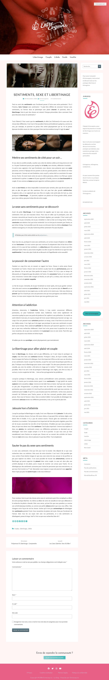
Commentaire (17, 567)
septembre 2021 (89, 287)
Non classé (87, 447)
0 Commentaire (56, 98)
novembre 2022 (88, 253)
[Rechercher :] (92, 66)
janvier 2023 (87, 249)
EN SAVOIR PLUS (87, 202)
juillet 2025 (87, 226)
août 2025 (87, 223)
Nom (14, 595)
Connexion (87, 464)
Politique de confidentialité (79, 673)
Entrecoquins (44, 98)
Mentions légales (63, 673)
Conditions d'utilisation (46, 673)
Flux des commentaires (91, 471)
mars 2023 (87, 245)
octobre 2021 (88, 283)
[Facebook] (48, 668)
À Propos (29, 673)
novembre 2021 (88, 279)
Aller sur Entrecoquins (91, 313)
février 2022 (87, 268)
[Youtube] (60, 668)
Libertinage (38, 57)
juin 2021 (86, 298)
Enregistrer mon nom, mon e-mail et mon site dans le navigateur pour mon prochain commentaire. (41, 623)
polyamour (43, 235)
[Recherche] (99, 66)
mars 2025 (87, 230)
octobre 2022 (88, 257)
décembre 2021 (88, 275)
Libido (57, 57)
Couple (49, 57)
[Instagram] (56, 668)
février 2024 (87, 242)
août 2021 (87, 290)
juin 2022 (86, 260)
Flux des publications (90, 468)
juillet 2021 (87, 294)
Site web (15, 613)
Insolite (73, 57)
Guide (64, 57)
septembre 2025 (89, 219)
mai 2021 (86, 302)
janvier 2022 (87, 272)
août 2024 (87, 238)
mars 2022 (87, 264)
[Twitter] (52, 668)
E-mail (14, 604)
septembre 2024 (89, 234)
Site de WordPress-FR (90, 475)
